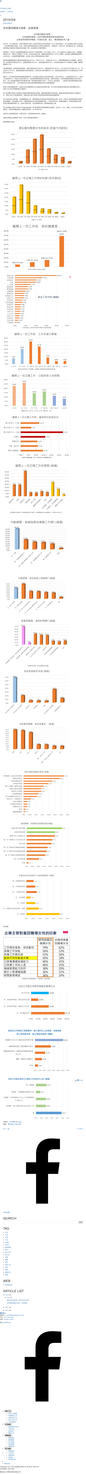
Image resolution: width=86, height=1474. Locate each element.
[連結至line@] (5, 1322)
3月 (8, 1297)
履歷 (6, 1260)
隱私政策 (7, 1463)
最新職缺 (11, 1440)
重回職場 (11, 1124)
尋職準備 (11, 1446)
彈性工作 (8, 1265)
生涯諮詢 (11, 1429)
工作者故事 (12, 1422)
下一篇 (79, 1129)
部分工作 (8, 1252)
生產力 (7, 1242)
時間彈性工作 (12, 1415)
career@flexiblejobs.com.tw (15, 1315)
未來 (6, 1237)
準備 (16, 1124)
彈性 (6, 1262)
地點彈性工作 (12, 1418)
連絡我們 (11, 1455)
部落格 (10, 1457)
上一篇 (7, 1129)
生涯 (6, 1240)
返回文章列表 (7, 23)
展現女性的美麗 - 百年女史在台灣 (18, 1300)
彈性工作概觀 (12, 1413)
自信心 (7, 1245)
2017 (7, 1307)
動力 (6, 1250)
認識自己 (11, 1431)
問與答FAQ (12, 1459)
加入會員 (11, 1442)
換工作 (7, 1255)
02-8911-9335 (8, 1319)
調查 (19, 1124)
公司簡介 (11, 1453)
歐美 (6, 1267)
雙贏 (6, 1275)
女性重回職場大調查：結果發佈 (17, 1303)
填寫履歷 (11, 1444)
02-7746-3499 (8, 1317)
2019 (7, 1295)
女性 (6, 1232)
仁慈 (6, 1235)
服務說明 (11, 1438)
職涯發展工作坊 (13, 1427)
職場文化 (8, 1272)
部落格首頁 (8, 1285)
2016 (7, 1310)
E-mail (81, 1080)
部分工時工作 (12, 1420)
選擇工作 (11, 1433)
